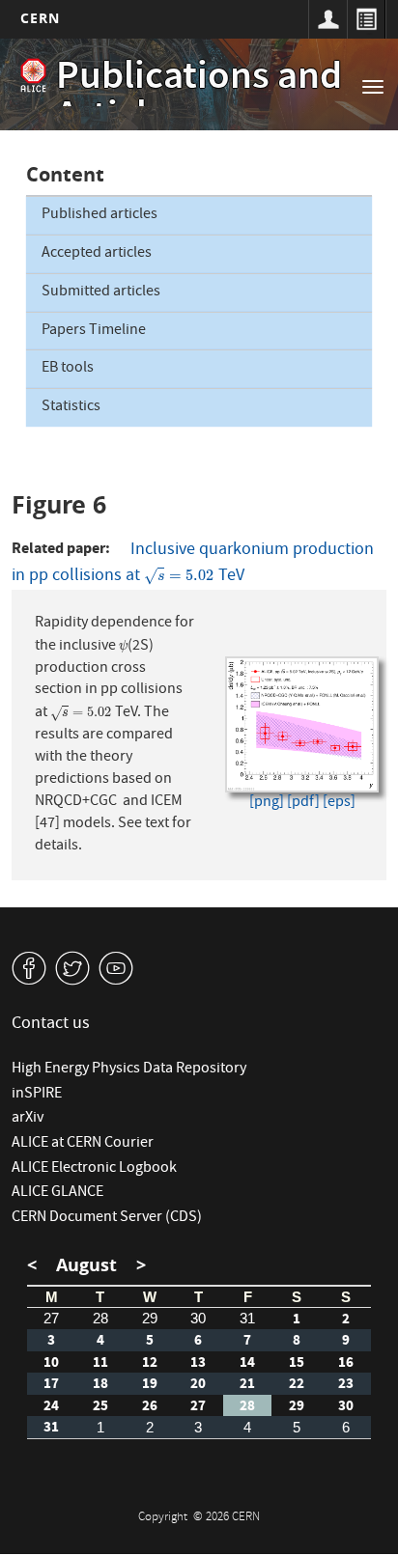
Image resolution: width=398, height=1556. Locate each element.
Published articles (99, 215)
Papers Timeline (94, 331)
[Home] (33, 75)
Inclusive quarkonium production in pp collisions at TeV (193, 564)
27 (51, 1318)
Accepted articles (97, 253)
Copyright (164, 1518)
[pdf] (303, 803)
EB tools (68, 368)
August (86, 1265)
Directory (366, 19)
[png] (266, 803)
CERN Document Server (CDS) (107, 1218)
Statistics (71, 407)
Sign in (327, 19)
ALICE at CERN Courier (83, 1143)
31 (247, 1318)
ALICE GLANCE (57, 1193)
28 (100, 1318)
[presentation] (178, 577)
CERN (40, 18)
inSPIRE (37, 1094)
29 (149, 1318)
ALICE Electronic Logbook (94, 1169)
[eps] (339, 803)
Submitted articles (101, 292)
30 (198, 1318)
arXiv (27, 1118)
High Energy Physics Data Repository (129, 1069)
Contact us (51, 1025)
